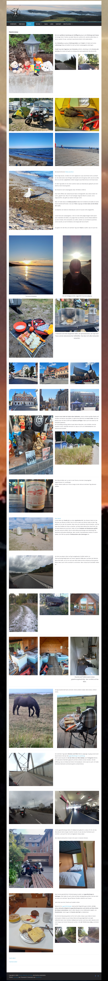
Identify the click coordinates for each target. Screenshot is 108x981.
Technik (38, 24)
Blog (46, 24)
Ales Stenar (58, 518)
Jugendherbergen (67, 906)
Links (51, 24)
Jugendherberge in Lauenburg (77, 756)
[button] (32, 24)
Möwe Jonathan (69, 172)
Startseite (13, 24)
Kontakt (58, 24)
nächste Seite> (13, 962)
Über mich (22, 24)
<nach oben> (12, 958)
